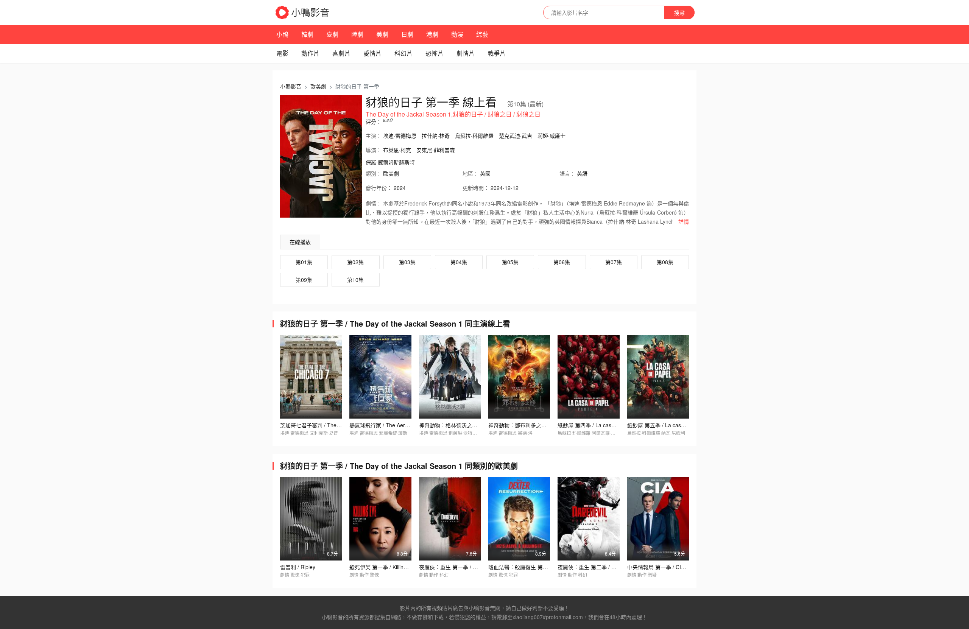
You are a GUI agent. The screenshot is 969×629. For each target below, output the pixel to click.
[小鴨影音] (302, 12)
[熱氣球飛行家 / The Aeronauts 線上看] (380, 376)
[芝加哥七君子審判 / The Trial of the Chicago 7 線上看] (311, 376)
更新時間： (476, 188)
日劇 (407, 34)
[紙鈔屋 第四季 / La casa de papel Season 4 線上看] (588, 376)
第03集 (407, 262)
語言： (567, 173)
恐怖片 (434, 53)
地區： (470, 173)
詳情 (683, 221)
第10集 (355, 279)
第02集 (355, 262)
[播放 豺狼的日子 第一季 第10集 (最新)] (321, 156)
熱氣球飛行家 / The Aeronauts (385, 425)
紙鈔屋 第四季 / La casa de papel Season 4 (609, 425)
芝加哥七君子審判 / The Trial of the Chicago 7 (334, 425)
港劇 (432, 34)
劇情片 (465, 53)
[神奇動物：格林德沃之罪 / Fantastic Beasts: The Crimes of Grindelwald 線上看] (450, 376)
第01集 (304, 262)
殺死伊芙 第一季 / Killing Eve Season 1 (395, 567)
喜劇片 (341, 53)
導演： (374, 150)
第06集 (561, 262)
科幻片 (403, 53)
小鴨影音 (290, 86)
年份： (379, 188)
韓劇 (307, 34)
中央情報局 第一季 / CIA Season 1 (668, 567)
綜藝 (482, 34)
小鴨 (282, 34)
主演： (374, 135)
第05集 (510, 262)
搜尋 (679, 12)
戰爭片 (497, 53)
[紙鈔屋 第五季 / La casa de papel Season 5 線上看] (658, 376)
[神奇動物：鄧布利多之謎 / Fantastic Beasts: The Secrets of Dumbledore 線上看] (519, 376)
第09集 (304, 279)
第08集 (665, 262)
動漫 (457, 34)
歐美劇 (318, 86)
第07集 (613, 262)
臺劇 (332, 34)
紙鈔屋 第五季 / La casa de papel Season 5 (679, 425)
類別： (374, 173)
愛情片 (372, 53)
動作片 (310, 53)
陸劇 (357, 34)
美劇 (382, 34)
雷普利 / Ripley (297, 567)
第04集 (458, 262)
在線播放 (300, 242)
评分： (374, 121)
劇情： (374, 203)
